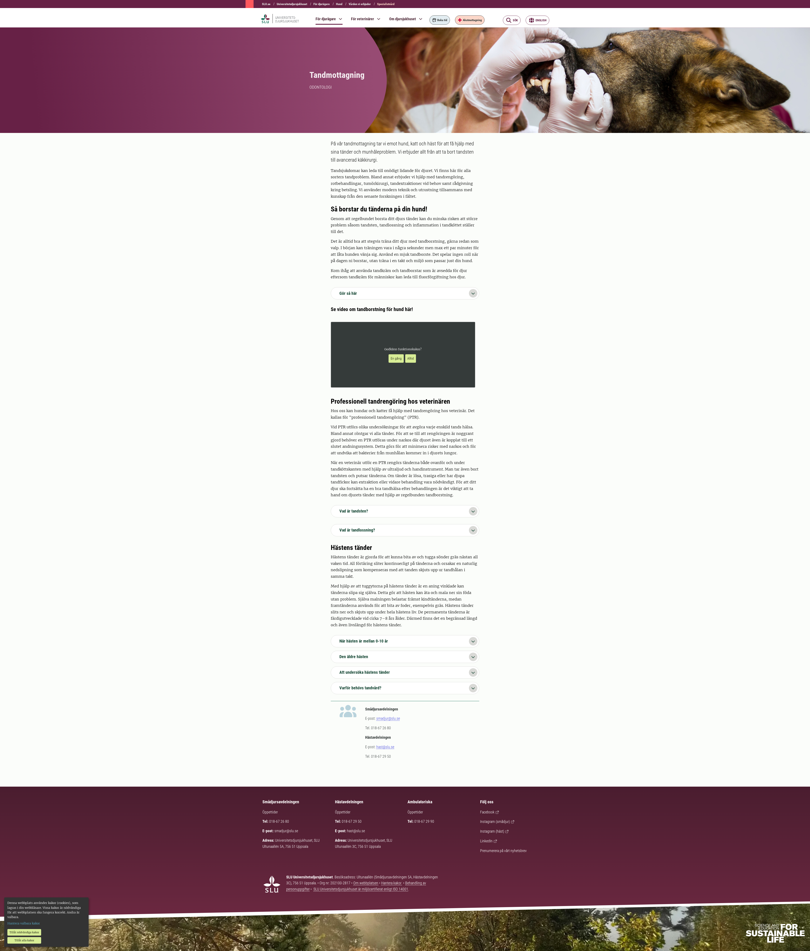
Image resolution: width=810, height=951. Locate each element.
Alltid (410, 358)
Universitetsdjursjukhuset (292, 4)
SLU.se (266, 4)
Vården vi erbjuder (360, 4)
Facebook (487, 812)
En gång (396, 358)
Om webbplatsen (365, 883)
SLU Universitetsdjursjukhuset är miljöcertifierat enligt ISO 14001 (360, 889)
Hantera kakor (391, 883)
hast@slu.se (385, 747)
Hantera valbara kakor (23, 923)
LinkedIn (486, 841)
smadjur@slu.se (388, 718)
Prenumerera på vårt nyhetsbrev (503, 850)
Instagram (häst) (492, 831)
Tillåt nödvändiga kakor (24, 932)
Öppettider (270, 812)
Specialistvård (385, 4)
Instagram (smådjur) (495, 821)
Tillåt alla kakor (24, 940)
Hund (339, 4)
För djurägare (321, 4)
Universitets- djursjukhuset (287, 19)
